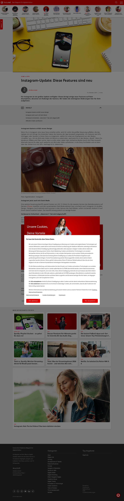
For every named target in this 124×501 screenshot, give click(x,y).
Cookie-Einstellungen (49, 295)
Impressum (62, 295)
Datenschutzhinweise (32, 295)
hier (55, 249)
